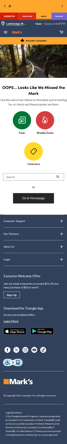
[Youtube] (34, 350)
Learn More (11, 321)
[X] (16, 350)
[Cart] (61, 32)
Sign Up (12, 295)
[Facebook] (7, 350)
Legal (7, 259)
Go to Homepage (33, 198)
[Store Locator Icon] (3, 23)
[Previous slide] (5, 6)
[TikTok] (43, 350)
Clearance (33, 163)
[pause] (10, 6)
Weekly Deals (45, 132)
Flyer (22, 132)
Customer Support (14, 221)
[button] (57, 177)
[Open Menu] (5, 32)
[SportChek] (27, 16)
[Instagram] (25, 350)
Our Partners (11, 233)
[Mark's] (44, 16)
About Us (9, 246)
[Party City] (59, 16)
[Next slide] (62, 6)
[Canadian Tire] (9, 16)
